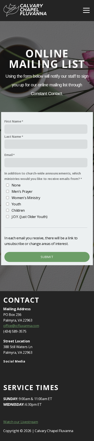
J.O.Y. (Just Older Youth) (29, 216)
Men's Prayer (22, 191)
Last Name (12, 136)
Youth (16, 204)
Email (8, 155)
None (16, 185)
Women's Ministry (26, 197)
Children (18, 210)
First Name (12, 121)
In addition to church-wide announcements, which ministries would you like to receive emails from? (42, 176)
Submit (47, 257)
